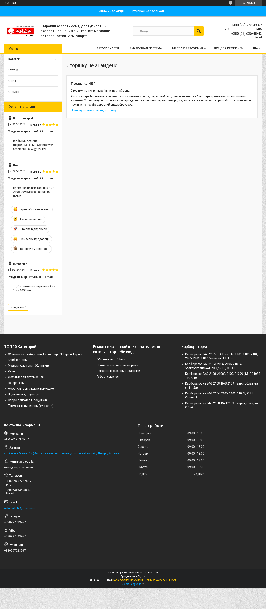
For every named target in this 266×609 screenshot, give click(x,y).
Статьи (13, 70)
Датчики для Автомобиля (26, 377)
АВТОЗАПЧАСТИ (107, 48)
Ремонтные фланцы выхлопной (118, 370)
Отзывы (13, 92)
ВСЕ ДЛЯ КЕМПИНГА (228, 48)
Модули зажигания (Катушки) (28, 365)
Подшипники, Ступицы (23, 394)
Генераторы (16, 383)
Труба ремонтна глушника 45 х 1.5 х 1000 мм (34, 288)
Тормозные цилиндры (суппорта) (30, 405)
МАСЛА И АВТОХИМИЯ (188, 48)
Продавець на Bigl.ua (133, 576)
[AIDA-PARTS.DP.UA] (20, 31)
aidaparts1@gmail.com (19, 508)
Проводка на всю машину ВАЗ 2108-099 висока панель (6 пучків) (33, 192)
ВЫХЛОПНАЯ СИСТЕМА (145, 48)
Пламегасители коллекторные (117, 365)
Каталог (14, 59)
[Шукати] (199, 31)
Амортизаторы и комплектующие (31, 388)
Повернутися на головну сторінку (93, 110)
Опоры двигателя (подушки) (27, 400)
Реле (11, 371)
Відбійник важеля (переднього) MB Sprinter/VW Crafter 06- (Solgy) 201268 (33, 145)
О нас (12, 81)
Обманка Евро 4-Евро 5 (112, 359)
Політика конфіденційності (161, 580)
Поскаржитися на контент (127, 580)
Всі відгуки (17, 307)
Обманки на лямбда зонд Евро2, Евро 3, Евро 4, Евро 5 (45, 354)
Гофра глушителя (108, 376)
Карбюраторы (17, 359)
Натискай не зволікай (147, 11)
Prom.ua (153, 572)
